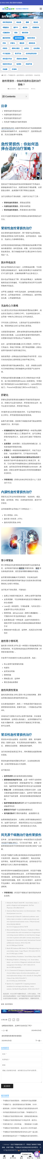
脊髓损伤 (6, 27)
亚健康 (5, 69)
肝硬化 (12, 43)
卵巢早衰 (29, 64)
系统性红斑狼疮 (22, 59)
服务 (21, 1158)
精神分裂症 (16, 48)
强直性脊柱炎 (7, 64)
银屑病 (19, 64)
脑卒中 (15, 27)
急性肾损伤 (19, 38)
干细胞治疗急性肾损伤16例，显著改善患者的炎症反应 (23, 1116)
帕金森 (19, 22)
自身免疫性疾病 (31, 53)
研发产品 (30, 1158)
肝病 (4, 43)
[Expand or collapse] (26, 96)
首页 (4, 75)
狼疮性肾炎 (31, 38)
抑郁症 (5, 48)
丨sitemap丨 (6, 1144)
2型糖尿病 (6, 32)
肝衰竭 (14, 69)
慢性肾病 (25, 32)
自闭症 (26, 48)
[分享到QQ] (9, 1019)
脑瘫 (27, 22)
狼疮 (37, 568)
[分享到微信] (13, 1019)
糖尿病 (25, 27)
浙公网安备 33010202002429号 (30, 1150)
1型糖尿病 (35, 27)
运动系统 (37, 48)
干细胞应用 (11, 75)
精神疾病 (32, 43)
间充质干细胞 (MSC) (9, 843)
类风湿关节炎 (7, 59)
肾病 (15, 32)
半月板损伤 (6, 53)
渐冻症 (36, 22)
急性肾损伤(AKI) (8, 128)
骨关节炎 (18, 53)
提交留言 (7, 1086)
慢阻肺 (22, 43)
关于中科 (13, 1158)
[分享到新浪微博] (17, 1019)
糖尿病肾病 (6, 38)
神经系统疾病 (7, 22)
